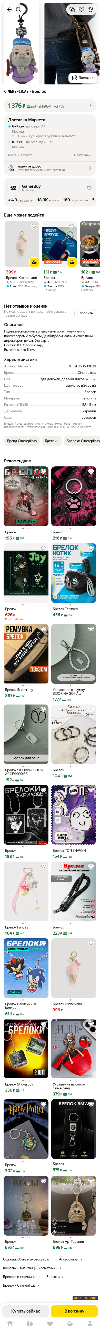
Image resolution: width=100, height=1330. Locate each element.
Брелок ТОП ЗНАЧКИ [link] (69, 851)
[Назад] (9, 9)
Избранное (50, 1323)
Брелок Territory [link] (65, 609)
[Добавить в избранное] (81, 9)
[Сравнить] (72, 9)
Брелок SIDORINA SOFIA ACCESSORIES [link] (24, 772)
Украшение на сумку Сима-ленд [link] (69, 1086)
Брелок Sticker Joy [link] (19, 690)
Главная (10, 1323)
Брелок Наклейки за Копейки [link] (21, 1006)
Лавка (30, 1323)
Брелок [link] (49, 278)
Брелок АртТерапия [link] (68, 1242)
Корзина (70, 1323)
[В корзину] (34, 262)
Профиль (90, 1323)
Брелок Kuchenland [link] (21, 278)
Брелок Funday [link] (16, 927)
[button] (50, 105)
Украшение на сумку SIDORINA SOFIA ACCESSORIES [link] (69, 692)
